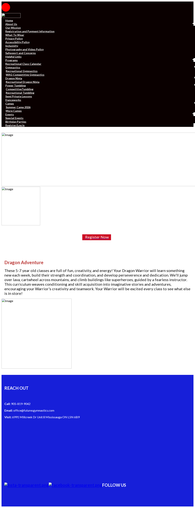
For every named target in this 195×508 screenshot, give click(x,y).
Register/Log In (15, 125)
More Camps (14, 110)
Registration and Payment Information (29, 31)
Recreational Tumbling (20, 92)
